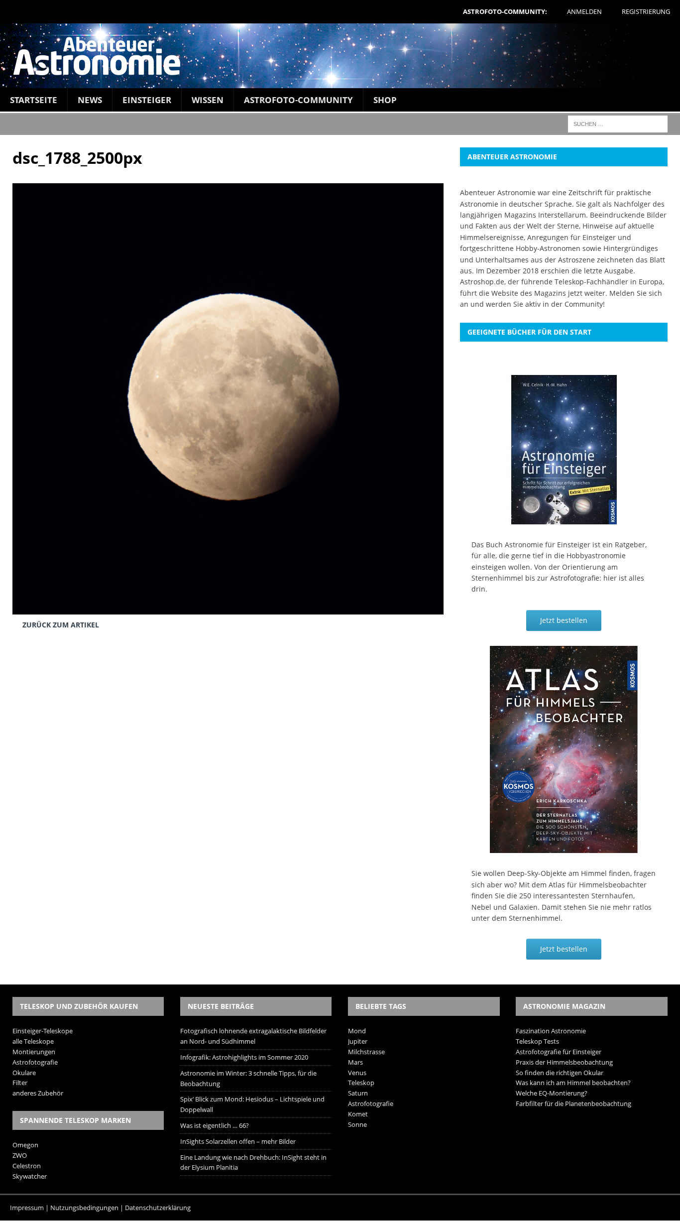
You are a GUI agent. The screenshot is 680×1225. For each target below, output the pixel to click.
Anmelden (584, 11)
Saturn (358, 1093)
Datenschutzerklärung (158, 1207)
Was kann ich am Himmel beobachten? (573, 1082)
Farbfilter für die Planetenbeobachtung (573, 1103)
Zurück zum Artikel (60, 624)
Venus (357, 1072)
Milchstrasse (366, 1051)
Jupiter (357, 1041)
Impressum (27, 1207)
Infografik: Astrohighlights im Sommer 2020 (244, 1057)
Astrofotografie (35, 1062)
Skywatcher (29, 1176)
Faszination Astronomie (551, 1030)
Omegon (25, 1144)
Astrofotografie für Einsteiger (558, 1051)
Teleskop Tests (537, 1041)
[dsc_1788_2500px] (228, 607)
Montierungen (33, 1051)
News (90, 100)
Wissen (208, 100)
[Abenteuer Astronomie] (340, 55)
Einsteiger (146, 100)
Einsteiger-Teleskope (42, 1030)
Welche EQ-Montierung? (551, 1093)
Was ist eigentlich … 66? (214, 1125)
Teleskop (361, 1082)
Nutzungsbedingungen (84, 1207)
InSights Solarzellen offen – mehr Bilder (238, 1141)
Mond (357, 1030)
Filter (19, 1082)
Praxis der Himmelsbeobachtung (564, 1062)
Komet (358, 1113)
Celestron (26, 1165)
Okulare (24, 1072)
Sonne (357, 1124)
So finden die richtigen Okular (559, 1072)
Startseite (33, 100)
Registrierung (646, 11)
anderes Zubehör (37, 1093)
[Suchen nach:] (618, 123)
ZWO (19, 1155)
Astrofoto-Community (298, 100)
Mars (355, 1062)
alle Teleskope (33, 1041)
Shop (385, 100)
